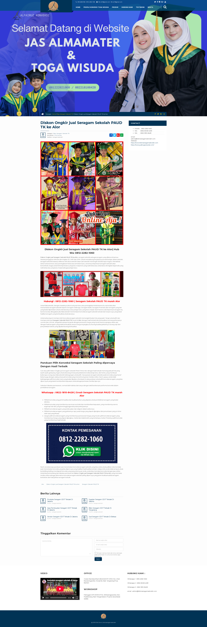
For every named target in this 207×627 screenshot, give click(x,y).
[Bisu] (73, 598)
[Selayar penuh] (77, 598)
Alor (43, 484)
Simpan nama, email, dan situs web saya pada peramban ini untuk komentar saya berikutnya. (108, 554)
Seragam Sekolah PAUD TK (90, 484)
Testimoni (140, 7)
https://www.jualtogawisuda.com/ (142, 145)
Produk (115, 7)
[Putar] (43, 598)
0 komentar (58, 135)
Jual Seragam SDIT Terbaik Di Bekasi (102, 517)
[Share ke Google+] (161, 114)
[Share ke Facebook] (155, 114)
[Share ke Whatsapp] (164, 114)
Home (78, 7)
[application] (60, 589)
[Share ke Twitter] (158, 114)
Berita (150, 7)
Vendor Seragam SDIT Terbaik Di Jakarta (62, 517)
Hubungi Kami (127, 7)
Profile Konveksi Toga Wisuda (96, 7)
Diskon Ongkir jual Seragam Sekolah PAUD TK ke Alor (63, 484)
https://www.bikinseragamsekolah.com (144, 143)
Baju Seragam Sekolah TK (65, 114)
